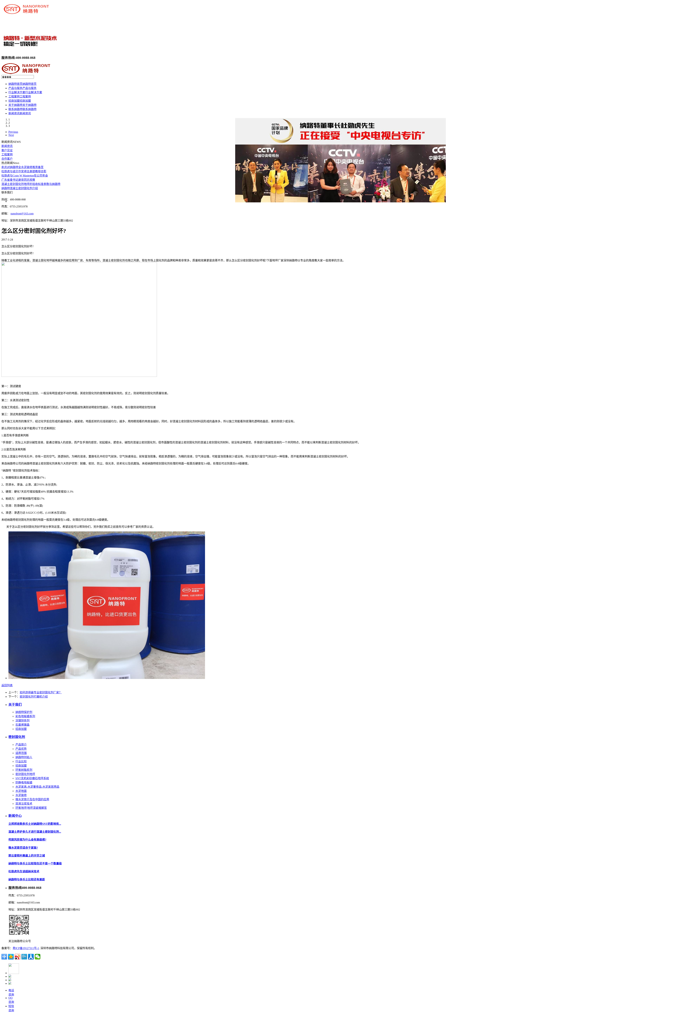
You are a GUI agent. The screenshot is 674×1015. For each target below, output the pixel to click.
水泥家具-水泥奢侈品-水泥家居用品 (37, 786)
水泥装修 (21, 795)
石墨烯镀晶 (22, 724)
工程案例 (7, 154)
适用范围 (21, 753)
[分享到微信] (37, 956)
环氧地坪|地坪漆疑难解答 (31, 807)
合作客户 (7, 158)
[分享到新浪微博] (17, 956)
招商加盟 (21, 728)
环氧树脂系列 (23, 769)
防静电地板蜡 (23, 782)
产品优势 (21, 748)
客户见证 (7, 150)
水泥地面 (21, 790)
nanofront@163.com (22, 213)
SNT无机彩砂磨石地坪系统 (32, 778)
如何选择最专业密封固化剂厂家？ (41, 692)
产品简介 (21, 744)
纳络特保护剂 (23, 712)
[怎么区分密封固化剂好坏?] (106, 677)
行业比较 (21, 761)
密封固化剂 (16, 737)
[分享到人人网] (31, 956)
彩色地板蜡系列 (25, 716)
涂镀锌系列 (22, 720)
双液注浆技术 (23, 803)
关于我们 (15, 704)
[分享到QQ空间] (11, 956)
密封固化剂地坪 (25, 774)
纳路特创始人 (23, 757)
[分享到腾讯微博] (24, 956)
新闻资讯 (7, 146)
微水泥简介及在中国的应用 (32, 799)
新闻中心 (15, 816)
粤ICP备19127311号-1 (26, 948)
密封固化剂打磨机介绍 (34, 696)
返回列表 (7, 685)
